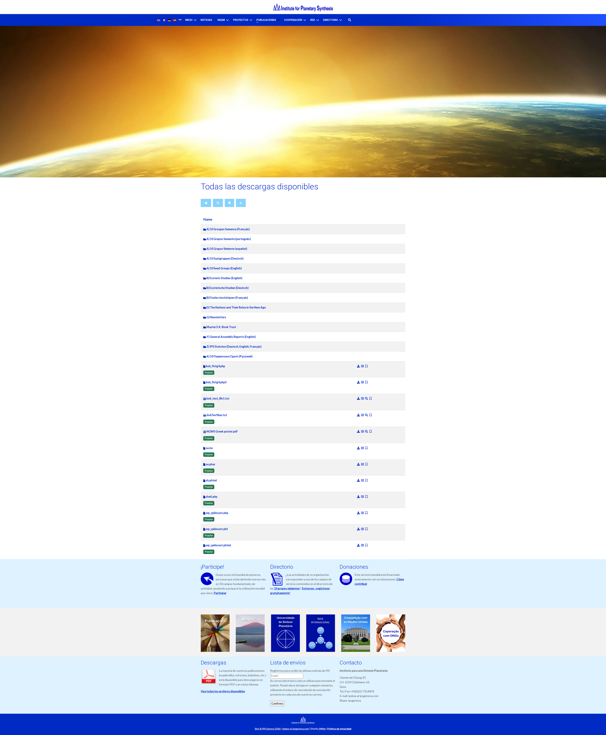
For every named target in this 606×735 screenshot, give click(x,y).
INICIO (189, 19)
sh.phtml (211, 480)
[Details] (363, 366)
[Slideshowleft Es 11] (390, 633)
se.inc (209, 448)
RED (312, 19)
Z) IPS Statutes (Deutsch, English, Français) (233, 346)
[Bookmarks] (229, 203)
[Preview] (367, 398)
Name (207, 219)
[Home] (206, 203)
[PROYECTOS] (251, 20)
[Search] (218, 203)
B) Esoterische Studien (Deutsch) (227, 288)
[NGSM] (227, 20)
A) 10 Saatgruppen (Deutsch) (225, 258)
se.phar (210, 464)
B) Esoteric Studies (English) (224, 278)
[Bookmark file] (366, 366)
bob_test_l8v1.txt (217, 398)
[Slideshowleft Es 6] (215, 633)
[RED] (317, 20)
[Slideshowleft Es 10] (355, 633)
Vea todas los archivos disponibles (223, 691)
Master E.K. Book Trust (221, 327)
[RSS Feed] (241, 203)
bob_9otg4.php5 (216, 382)
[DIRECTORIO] (340, 20)
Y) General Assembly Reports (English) (231, 336)
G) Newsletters (216, 317)
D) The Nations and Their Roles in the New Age (236, 307)
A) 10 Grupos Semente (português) (228, 239)
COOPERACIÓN (293, 19)
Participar (220, 593)
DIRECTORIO (330, 19)
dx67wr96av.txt (216, 415)
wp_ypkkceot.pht (216, 529)
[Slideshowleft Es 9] (320, 633)
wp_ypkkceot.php (216, 513)
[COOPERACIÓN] (304, 20)
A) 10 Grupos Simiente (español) (226, 248)
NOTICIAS (206, 19)
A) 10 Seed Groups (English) (224, 268)
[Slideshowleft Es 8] (285, 633)
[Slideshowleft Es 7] (250, 633)
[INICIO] (195, 20)
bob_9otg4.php (215, 366)
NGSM (221, 19)
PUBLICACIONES (266, 19)
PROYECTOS (240, 19)
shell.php (211, 496)
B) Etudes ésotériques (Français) (227, 297)
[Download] (359, 366)
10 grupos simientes (287, 588)
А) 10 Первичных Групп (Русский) (229, 356)
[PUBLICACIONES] (278, 20)
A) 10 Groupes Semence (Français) (228, 229)
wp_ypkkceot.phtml (218, 545)
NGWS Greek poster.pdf (222, 431)
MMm (322, 728)
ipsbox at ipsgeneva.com (295, 728)
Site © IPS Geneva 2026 (268, 728)
